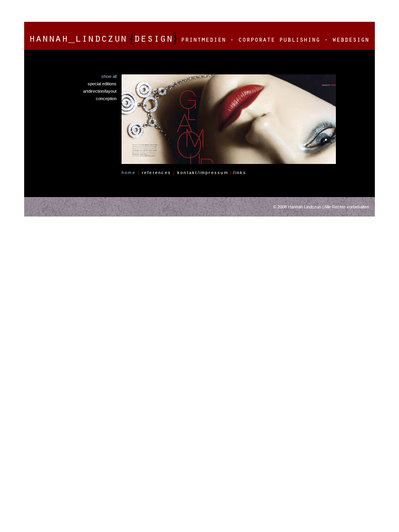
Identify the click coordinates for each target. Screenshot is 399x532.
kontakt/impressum (205, 172)
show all (109, 76)
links (239, 172)
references (158, 172)
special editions (102, 83)
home (130, 172)
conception (106, 98)
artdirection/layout (100, 91)
